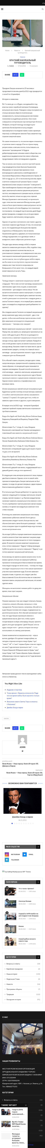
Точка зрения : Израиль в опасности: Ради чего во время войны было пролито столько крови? (23, 695)
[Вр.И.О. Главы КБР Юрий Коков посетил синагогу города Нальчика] (6, 1124)
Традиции (23, 994)
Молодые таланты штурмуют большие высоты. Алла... (18, 1138)
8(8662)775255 (11, 1086)
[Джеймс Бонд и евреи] (22, 801)
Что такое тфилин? (26, 888)
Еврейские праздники (23, 969)
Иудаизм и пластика (14, 690)
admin (11, 66)
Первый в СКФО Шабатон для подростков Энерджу (28, 915)
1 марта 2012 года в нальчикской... (18, 1112)
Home (7, 50)
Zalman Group (29, 1145)
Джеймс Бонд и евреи (15, 707)
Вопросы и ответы (23, 964)
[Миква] (10, 929)
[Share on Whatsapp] (22, 75)
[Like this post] (16, 75)
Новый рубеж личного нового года (27, 940)
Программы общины (23, 989)
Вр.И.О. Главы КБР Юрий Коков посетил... (19, 1124)
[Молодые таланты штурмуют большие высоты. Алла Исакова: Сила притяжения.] (6, 1136)
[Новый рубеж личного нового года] (10, 942)
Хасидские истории (23, 999)
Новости (17, 50)
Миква (21, 926)
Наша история (23, 974)
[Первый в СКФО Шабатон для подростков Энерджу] (10, 917)
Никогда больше (25, 901)
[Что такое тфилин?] (10, 891)
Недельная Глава (23, 979)
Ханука (6, 718)
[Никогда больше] (10, 904)
